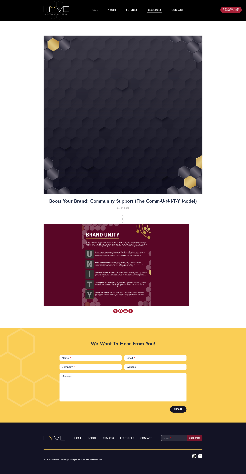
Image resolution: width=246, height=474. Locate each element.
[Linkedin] (125, 311)
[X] (115, 311)
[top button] (54, 438)
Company (68, 367)
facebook (200, 456)
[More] (130, 311)
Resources (127, 438)
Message (67, 376)
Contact (146, 438)
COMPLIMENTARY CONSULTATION (231, 10)
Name (66, 358)
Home (78, 438)
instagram (194, 456)
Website (131, 367)
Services (108, 438)
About (92, 438)
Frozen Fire (97, 459)
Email (131, 358)
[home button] (56, 10)
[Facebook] (120, 311)
